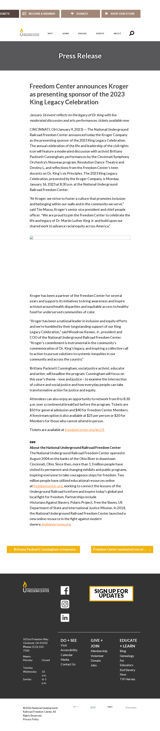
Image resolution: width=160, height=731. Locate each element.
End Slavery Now (127, 672)
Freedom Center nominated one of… (122, 549)
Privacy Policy (31, 719)
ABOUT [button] (117, 33)
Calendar (67, 655)
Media (65, 659)
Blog (123, 651)
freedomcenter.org (48, 486)
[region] (80, 56)
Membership (99, 651)
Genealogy (127, 656)
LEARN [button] (65, 33)
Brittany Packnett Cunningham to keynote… (43, 549)
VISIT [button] (50, 33)
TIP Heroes (127, 679)
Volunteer (97, 656)
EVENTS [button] (100, 33)
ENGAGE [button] (82, 33)
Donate (96, 660)
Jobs (94, 665)
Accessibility (69, 650)
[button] (132, 33)
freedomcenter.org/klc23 (84, 430)
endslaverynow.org (56, 524)
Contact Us (68, 664)
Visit (64, 645)
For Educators (126, 663)
